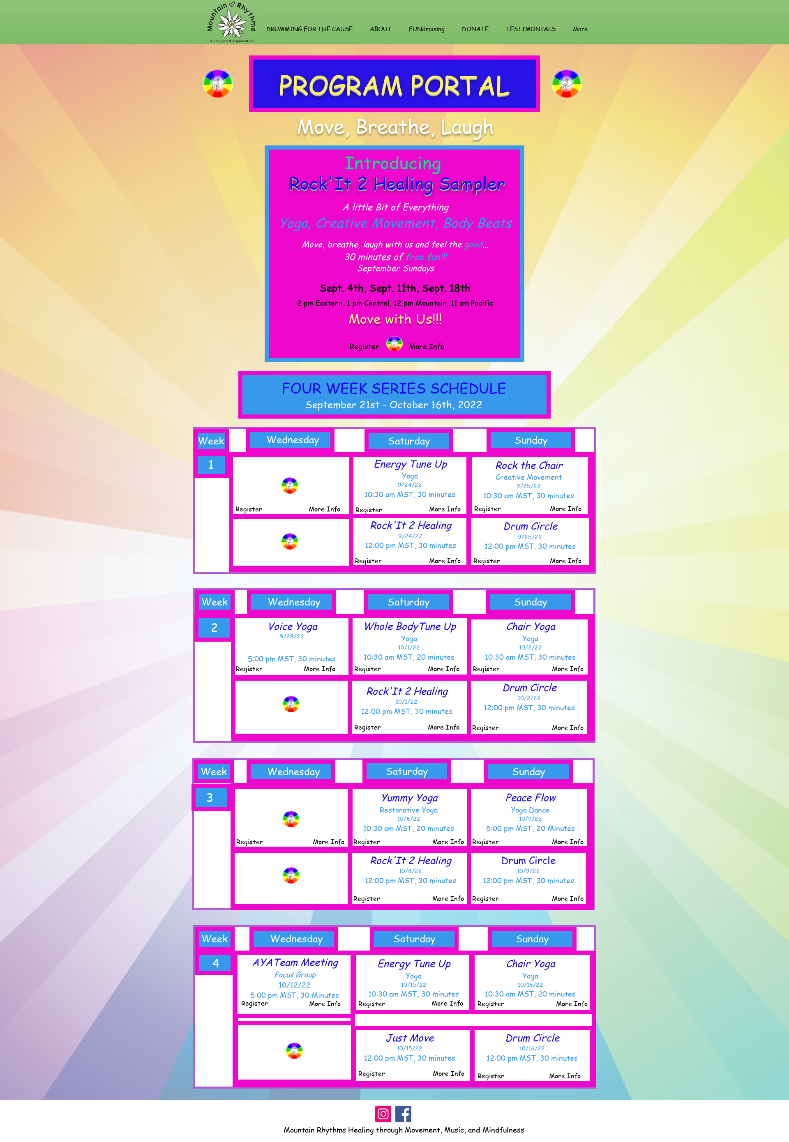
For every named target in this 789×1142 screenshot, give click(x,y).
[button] (309, 29)
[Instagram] (383, 1114)
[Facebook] (403, 1114)
